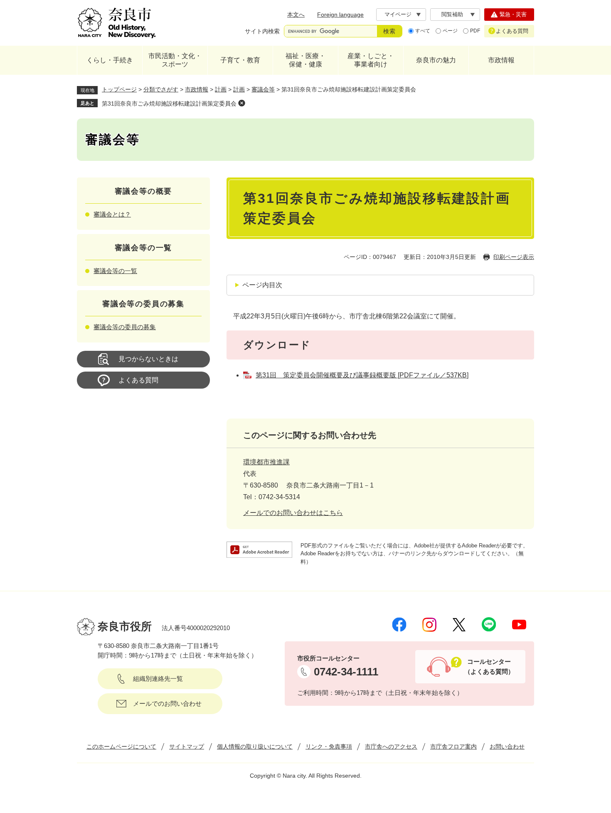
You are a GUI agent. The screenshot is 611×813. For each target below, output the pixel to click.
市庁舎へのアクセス (391, 746)
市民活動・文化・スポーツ (175, 60)
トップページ (119, 89)
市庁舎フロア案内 (453, 746)
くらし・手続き (109, 60)
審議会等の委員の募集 (125, 326)
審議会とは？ (112, 214)
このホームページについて (121, 746)
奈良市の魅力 (436, 60)
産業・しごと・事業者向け (370, 60)
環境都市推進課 (266, 462)
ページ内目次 (262, 284)
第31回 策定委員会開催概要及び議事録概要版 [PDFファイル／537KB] (362, 375)
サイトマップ (186, 746)
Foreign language (340, 14)
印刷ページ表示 (513, 257)
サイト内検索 (262, 31)
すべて (422, 31)
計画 (221, 89)
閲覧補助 (452, 14)
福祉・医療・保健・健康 (305, 60)
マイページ (397, 14)
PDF (475, 31)
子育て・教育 (240, 60)
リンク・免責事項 (329, 746)
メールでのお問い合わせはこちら (293, 512)
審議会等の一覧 (115, 270)
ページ (450, 31)
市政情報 (501, 60)
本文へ (296, 14)
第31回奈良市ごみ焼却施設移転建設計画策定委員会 (169, 103)
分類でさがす (160, 89)
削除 (241, 103)
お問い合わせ (507, 746)
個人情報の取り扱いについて (255, 746)
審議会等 (263, 89)
